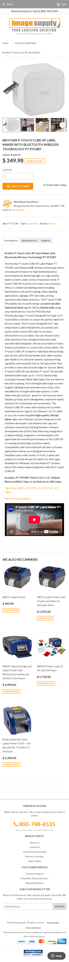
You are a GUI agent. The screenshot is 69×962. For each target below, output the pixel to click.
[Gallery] (34, 98)
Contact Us (34, 847)
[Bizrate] (38, 955)
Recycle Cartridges (34, 856)
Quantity (7, 169)
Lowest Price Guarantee (34, 851)
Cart (63, 4)
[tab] (11, 240)
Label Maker (33, 223)
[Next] (62, 125)
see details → (19, 209)
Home (5, 43)
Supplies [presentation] (45, 240)
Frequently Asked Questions (34, 878)
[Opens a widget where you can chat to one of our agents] (56, 956)
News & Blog (34, 861)
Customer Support (34, 873)
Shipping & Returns (34, 883)
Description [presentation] (11, 240)
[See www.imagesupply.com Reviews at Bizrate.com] (33, 953)
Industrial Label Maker (26, 43)
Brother (51, 223)
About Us (34, 842)
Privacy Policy (53, 922)
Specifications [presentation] (29, 240)
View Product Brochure (18, 498)
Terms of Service (33, 927)
